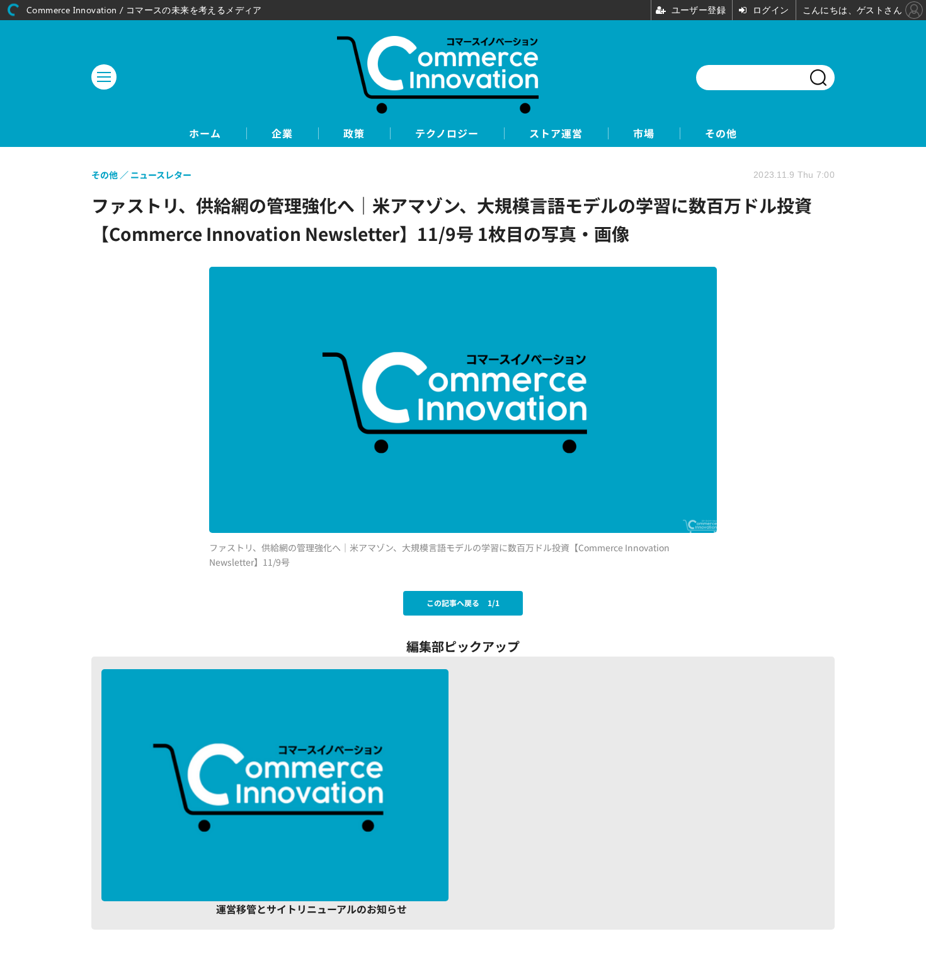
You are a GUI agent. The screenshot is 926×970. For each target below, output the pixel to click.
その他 (721, 133)
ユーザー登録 (773, 895)
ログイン (644, 895)
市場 (643, 133)
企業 (282, 133)
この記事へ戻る (463, 602)
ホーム (205, 133)
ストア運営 (556, 133)
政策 (354, 133)
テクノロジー (447, 133)
